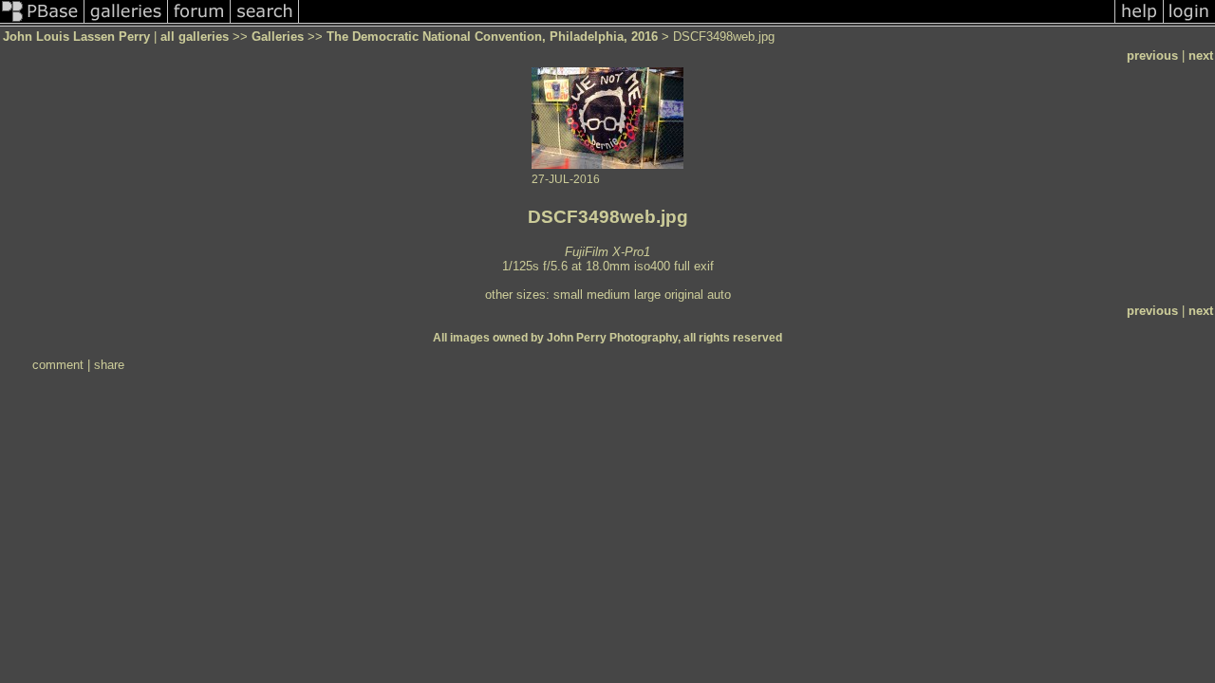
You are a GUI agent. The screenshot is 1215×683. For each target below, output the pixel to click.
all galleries (194, 36)
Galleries (278, 36)
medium (608, 294)
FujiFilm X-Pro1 (607, 252)
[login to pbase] (1189, 22)
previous (1152, 55)
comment (58, 365)
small (568, 294)
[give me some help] (1139, 22)
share (109, 365)
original (683, 294)
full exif (694, 266)
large (647, 294)
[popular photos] (706, 22)
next (1200, 55)
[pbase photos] (42, 22)
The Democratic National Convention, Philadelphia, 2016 (492, 36)
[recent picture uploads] (126, 22)
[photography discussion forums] (199, 22)
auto (719, 294)
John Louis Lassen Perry (76, 36)
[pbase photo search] (265, 22)
